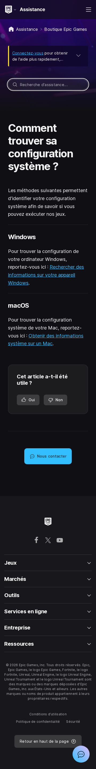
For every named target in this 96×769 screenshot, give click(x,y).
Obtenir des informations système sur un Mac (45, 340)
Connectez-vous (27, 53)
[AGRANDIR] (78, 55)
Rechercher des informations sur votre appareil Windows (46, 274)
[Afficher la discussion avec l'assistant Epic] (81, 754)
